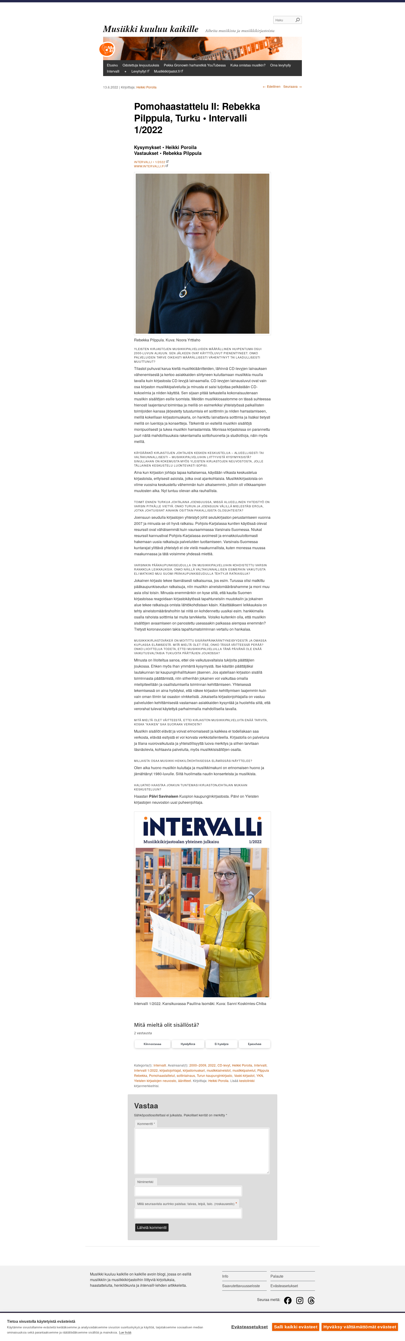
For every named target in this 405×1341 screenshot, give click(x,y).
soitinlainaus (186, 1075)
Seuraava (292, 86)
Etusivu (112, 64)
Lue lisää (125, 1332)
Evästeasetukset (249, 1326)
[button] (152, 1044)
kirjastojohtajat (170, 1070)
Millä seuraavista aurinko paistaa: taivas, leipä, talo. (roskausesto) (187, 1203)
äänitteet (184, 1080)
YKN (259, 1075)
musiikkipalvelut (243, 1070)
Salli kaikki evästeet (295, 1326)
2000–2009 (197, 1065)
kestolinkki (247, 1080)
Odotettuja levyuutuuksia (141, 64)
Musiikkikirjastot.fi (167, 71)
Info (225, 1276)
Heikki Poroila (146, 87)
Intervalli (113, 71)
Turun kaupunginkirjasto (214, 1075)
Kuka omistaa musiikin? (248, 64)
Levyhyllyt (138, 71)
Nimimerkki (145, 1181)
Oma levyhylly (280, 64)
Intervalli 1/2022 (146, 1070)
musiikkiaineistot (219, 1070)
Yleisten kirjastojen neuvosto (155, 1080)
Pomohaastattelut (162, 1075)
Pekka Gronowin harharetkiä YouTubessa (195, 64)
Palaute (276, 1276)
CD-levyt (224, 1065)
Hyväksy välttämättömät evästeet (359, 1326)
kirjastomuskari (194, 1070)
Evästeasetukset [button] (284, 1285)
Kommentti (146, 1123)
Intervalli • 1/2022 (149, 162)
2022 (212, 1065)
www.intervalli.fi (149, 166)
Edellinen (272, 86)
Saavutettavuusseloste (241, 1285)
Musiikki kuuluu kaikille (151, 28)
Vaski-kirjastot (244, 1075)
